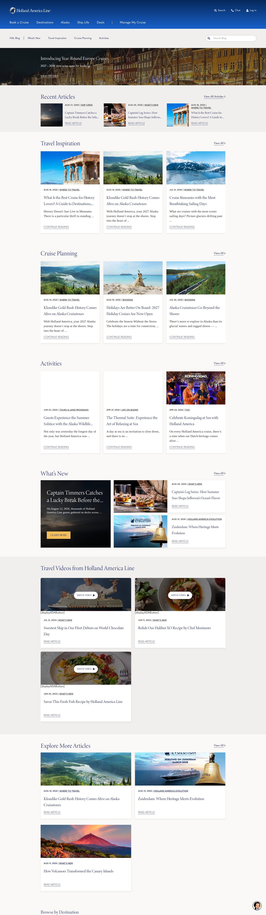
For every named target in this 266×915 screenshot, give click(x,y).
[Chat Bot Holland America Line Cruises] (257, 905)
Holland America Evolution (205, 519)
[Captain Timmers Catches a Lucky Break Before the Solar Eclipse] (52, 115)
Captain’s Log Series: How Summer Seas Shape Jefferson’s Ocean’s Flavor (145, 115)
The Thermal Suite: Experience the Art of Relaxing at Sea (132, 420)
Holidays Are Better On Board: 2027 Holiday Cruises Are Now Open (133, 310)
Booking (128, 300)
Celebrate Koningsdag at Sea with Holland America (193, 420)
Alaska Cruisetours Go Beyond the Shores (194, 310)
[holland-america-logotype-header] (30, 10)
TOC (187, 410)
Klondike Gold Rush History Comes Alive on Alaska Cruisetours (133, 200)
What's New (151, 105)
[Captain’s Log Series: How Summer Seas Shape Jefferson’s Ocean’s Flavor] (115, 115)
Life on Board (130, 410)
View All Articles (214, 96)
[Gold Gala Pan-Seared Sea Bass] (86, 653)
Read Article (73, 123)
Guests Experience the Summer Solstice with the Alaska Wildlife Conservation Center (67, 420)
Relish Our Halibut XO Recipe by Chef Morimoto (174, 628)
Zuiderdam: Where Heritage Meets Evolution (195, 530)
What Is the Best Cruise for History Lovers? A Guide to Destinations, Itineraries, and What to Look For (207, 115)
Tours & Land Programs (74, 410)
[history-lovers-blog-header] (70, 152)
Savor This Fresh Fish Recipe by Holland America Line (83, 701)
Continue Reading (56, 227)
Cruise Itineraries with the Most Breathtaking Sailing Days (192, 200)
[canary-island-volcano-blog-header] (86, 826)
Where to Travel (201, 108)
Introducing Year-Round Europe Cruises (75, 58)
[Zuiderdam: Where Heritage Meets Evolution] (140, 531)
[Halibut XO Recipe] (180, 579)
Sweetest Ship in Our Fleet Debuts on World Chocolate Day (84, 630)
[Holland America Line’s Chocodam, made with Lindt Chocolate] (86, 579)
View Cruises (49, 76)
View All (219, 143)
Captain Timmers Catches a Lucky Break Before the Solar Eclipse (81, 115)
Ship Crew (87, 105)
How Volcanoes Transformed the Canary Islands (78, 871)
